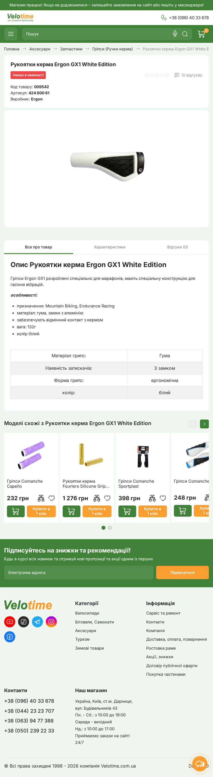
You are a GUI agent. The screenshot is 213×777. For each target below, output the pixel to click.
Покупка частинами (166, 674)
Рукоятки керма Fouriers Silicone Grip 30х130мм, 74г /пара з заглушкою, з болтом (85, 484)
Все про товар (38, 247)
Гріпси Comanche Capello (25, 484)
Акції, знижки (159, 656)
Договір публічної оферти (171, 665)
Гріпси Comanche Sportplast (136, 484)
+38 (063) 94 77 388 (29, 721)
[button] (192, 424)
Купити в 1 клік (41, 511)
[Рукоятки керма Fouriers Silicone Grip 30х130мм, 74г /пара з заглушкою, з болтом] (87, 455)
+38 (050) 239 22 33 (29, 731)
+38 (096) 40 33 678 (189, 17)
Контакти (155, 622)
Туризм (82, 639)
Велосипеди (87, 613)
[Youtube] (9, 621)
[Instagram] (51, 621)
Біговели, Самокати (94, 622)
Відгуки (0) (177, 247)
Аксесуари (85, 630)
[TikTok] (23, 621)
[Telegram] (37, 621)
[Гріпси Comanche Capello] (31, 455)
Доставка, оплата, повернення (176, 639)
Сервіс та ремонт (163, 613)
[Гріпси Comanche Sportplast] (142, 455)
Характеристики (109, 247)
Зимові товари (89, 648)
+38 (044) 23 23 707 (29, 711)
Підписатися (182, 572)
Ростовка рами (161, 648)
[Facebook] (9, 636)
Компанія (155, 630)
